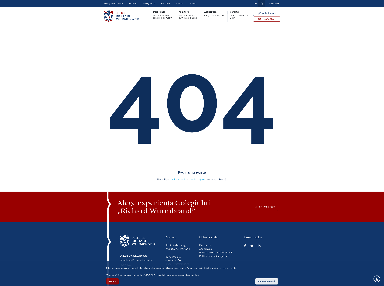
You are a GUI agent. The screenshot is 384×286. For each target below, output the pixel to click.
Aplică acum (269, 13)
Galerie (193, 4)
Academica (205, 249)
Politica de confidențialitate (214, 256)
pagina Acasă (177, 179)
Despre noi (205, 245)
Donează (269, 19)
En (254, 8)
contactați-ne (197, 179)
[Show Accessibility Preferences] (377, 279)
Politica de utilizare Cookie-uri (215, 252)
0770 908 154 (173, 256)
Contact (179, 4)
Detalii (112, 281)
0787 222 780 (173, 260)
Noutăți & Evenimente (113, 4)
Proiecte (132, 4)
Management (149, 4)
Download (165, 4)
